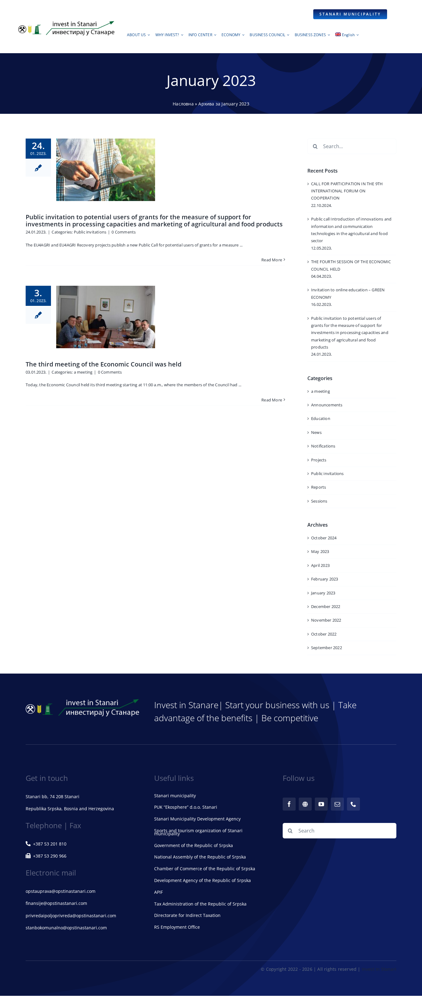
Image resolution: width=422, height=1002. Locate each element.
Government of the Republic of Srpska (193, 845)
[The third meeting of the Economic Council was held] (105, 317)
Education (320, 418)
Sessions (319, 501)
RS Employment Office (177, 927)
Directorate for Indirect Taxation (187, 915)
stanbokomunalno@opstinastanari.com (66, 928)
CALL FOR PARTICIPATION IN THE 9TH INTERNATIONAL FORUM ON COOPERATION (347, 191)
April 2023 (320, 565)
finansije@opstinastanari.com (56, 903)
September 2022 (326, 647)
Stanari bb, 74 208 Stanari (52, 796)
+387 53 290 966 (49, 856)
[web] (305, 804)
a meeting (83, 372)
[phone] (353, 804)
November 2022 (326, 620)
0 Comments (124, 232)
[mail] (337, 804)
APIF (158, 892)
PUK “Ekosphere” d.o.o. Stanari (185, 807)
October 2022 (323, 634)
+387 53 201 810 (49, 844)
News (316, 432)
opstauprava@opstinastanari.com (60, 891)
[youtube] (321, 804)
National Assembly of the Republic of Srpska (200, 857)
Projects (319, 460)
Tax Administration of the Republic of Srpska (200, 904)
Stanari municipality (175, 796)
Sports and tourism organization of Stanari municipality (198, 832)
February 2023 (324, 579)
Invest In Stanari (379, 969)
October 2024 (323, 538)
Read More (271, 260)
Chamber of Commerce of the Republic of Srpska (204, 868)
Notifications (323, 446)
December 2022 (325, 606)
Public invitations (90, 232)
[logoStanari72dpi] (66, 22)
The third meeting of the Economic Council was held (103, 364)
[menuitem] (347, 36)
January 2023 (323, 593)
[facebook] (289, 804)
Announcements (327, 405)
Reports (318, 487)
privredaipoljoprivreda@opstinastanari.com (71, 915)
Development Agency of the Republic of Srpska (202, 880)
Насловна (183, 104)
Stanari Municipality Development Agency (197, 819)
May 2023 (320, 551)
